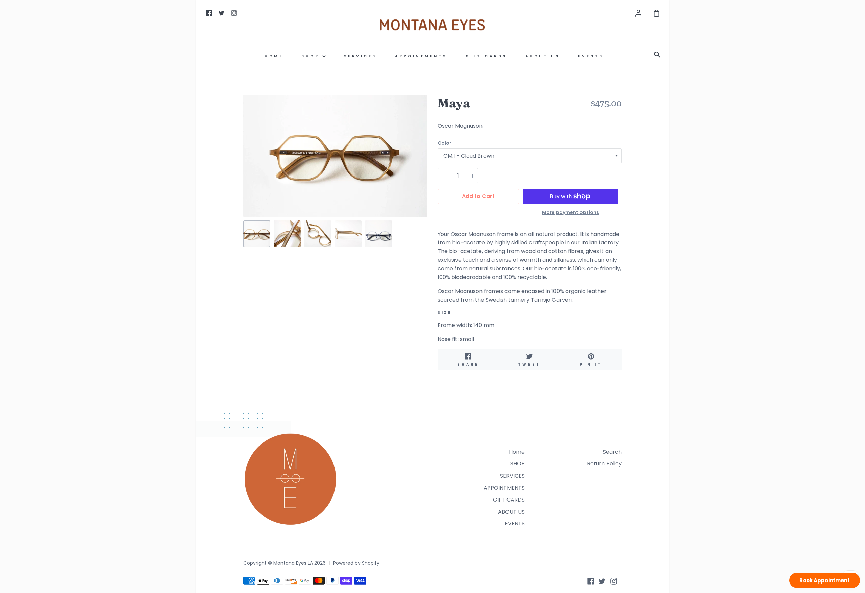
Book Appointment (824, 580)
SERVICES (360, 56)
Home (274, 56)
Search (612, 452)
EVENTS (591, 56)
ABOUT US (542, 56)
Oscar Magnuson (460, 126)
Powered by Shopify (356, 563)
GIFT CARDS (486, 56)
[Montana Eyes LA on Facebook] (590, 581)
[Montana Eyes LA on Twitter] (602, 581)
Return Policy (604, 463)
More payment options (570, 212)
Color (444, 143)
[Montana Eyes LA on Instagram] (613, 581)
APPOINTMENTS (421, 56)
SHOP (311, 56)
